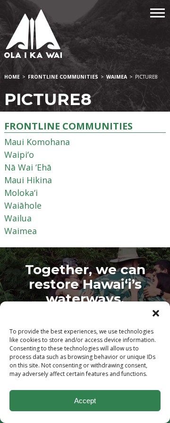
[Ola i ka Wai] (85, 33)
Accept (85, 401)
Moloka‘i (21, 192)
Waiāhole (23, 205)
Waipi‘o (19, 154)
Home (12, 76)
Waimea (116, 76)
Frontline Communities (63, 76)
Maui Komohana (37, 141)
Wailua (18, 218)
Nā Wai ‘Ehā (27, 167)
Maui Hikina (28, 180)
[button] (156, 313)
